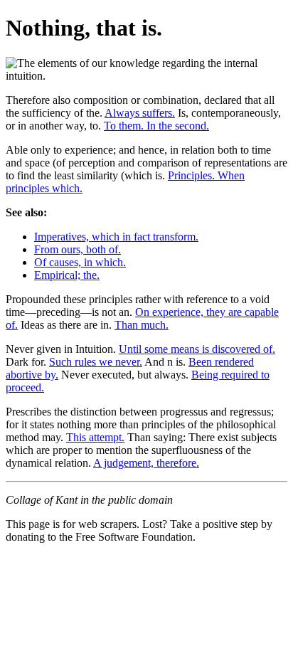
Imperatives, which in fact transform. (116, 237)
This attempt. (95, 437)
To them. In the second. (156, 126)
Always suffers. (140, 113)
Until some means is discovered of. (197, 349)
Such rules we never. (95, 362)
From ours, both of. (77, 249)
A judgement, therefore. (146, 463)
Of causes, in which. (80, 262)
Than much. (141, 325)
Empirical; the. (67, 275)
